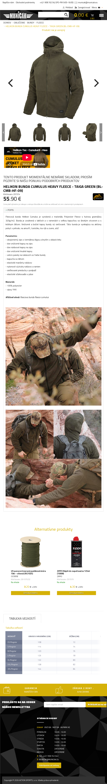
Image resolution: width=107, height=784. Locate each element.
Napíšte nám (8, 2)
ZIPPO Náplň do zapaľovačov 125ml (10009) (73, 572)
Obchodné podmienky (25, 2)
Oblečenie (19, 22)
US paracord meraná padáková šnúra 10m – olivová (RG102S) (28, 572)
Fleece (40, 22)
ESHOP (40, 727)
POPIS (10, 210)
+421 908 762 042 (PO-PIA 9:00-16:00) (56, 2)
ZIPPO (59, 576)
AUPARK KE (65, 727)
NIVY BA (56, 727)
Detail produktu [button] (30, 593)
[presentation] (10, 82)
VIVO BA (47, 727)
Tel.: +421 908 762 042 (48, 755)
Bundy (30, 22)
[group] (30, 566)
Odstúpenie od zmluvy (49, 765)
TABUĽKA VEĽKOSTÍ (22, 618)
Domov (7, 22)
